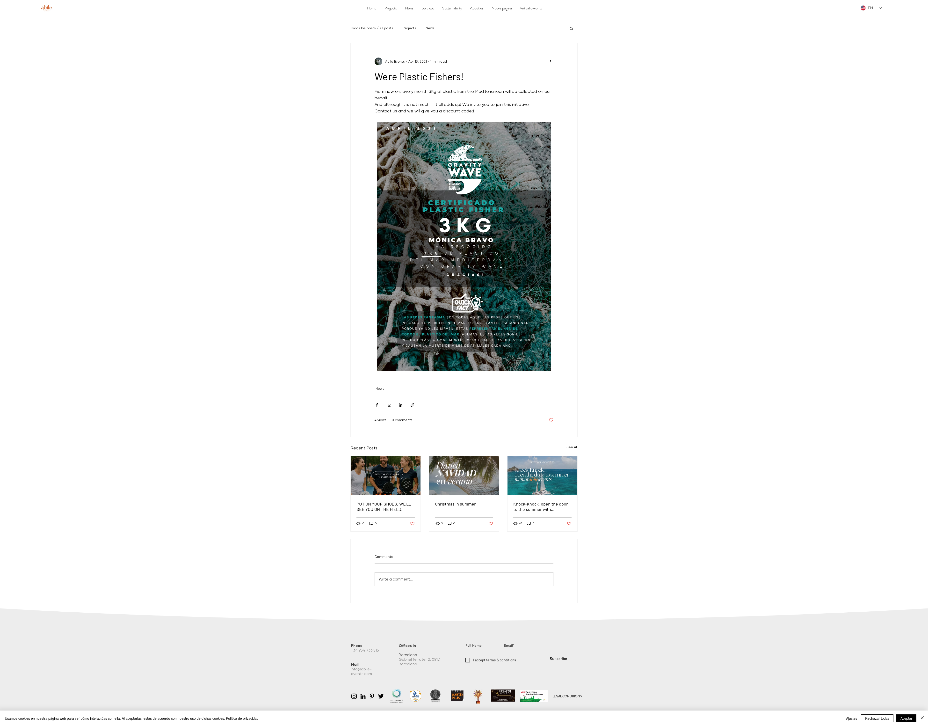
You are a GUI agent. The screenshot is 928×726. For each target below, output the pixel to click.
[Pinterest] (372, 696)
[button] (571, 28)
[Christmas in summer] (464, 475)
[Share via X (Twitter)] (388, 405)
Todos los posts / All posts (371, 28)
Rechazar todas (877, 718)
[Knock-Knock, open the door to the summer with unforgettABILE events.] (542, 475)
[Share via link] (412, 405)
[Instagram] (354, 696)
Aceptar (906, 718)
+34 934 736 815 (365, 650)
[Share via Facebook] (377, 405)
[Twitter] (380, 696)
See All (572, 447)
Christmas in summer (455, 503)
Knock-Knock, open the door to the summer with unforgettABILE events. (540, 506)
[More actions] (550, 61)
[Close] (922, 718)
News (430, 28)
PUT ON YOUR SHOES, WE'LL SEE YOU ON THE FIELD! (383, 506)
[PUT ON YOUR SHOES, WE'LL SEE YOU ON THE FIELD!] (385, 475)
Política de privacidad (242, 718)
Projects (409, 28)
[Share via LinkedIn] (400, 405)
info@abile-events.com (362, 671)
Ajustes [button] (851, 718)
